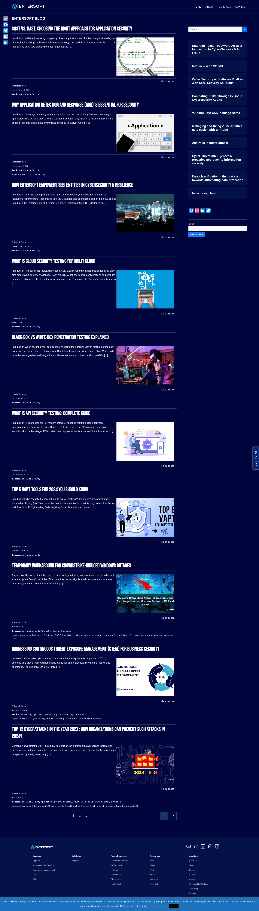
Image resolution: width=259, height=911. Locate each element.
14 (95, 815)
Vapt (35, 875)
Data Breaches (72, 806)
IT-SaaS (114, 870)
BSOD (58, 635)
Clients (192, 870)
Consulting (193, 888)
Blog (152, 861)
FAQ (152, 870)
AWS (34, 635)
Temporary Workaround (141, 635)
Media (152, 865)
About (210, 6)
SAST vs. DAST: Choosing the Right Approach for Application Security (72, 29)
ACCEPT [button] (173, 906)
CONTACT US (256, 458)
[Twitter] (6, 31)
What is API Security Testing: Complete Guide (51, 413)
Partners (192, 875)
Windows (158, 635)
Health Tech (116, 884)
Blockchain (116, 879)
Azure (40, 635)
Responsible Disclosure (199, 884)
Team (191, 865)
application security (21, 174)
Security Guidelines (100, 802)
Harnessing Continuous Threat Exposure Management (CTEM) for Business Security (85, 649)
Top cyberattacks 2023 (127, 806)
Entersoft (117, 635)
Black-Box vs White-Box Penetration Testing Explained (60, 337)
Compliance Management (44, 870)
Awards (192, 879)
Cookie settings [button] (157, 906)
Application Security (30, 94)
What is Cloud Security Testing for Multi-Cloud (53, 261)
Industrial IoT (116, 875)
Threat (68, 718)
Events (153, 875)
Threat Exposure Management (87, 718)
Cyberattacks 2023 (41, 806)
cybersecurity (38, 174)
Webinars (154, 879)
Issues (126, 635)
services (225, 6)
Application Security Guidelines (56, 631)
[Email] (6, 37)
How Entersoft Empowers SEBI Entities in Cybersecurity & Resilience (72, 185)
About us (193, 861)
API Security (26, 714)
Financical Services (119, 861)
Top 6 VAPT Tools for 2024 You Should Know (50, 489)
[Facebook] (6, 25)
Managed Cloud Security (43, 865)
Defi (34, 879)
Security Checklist (81, 802)
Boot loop (49, 635)
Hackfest (154, 884)
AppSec (36, 861)
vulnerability (116, 802)
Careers (192, 893)
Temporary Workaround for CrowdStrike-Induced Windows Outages (71, 566)
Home (197, 6)
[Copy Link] (6, 19)
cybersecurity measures (101, 635)
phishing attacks (107, 806)
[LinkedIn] (6, 43)
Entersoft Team (19, 86)
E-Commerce (116, 865)
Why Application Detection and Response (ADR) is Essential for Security (75, 105)
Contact (241, 6)
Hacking (60, 718)
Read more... (168, 81)
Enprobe (75, 861)
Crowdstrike (68, 635)
